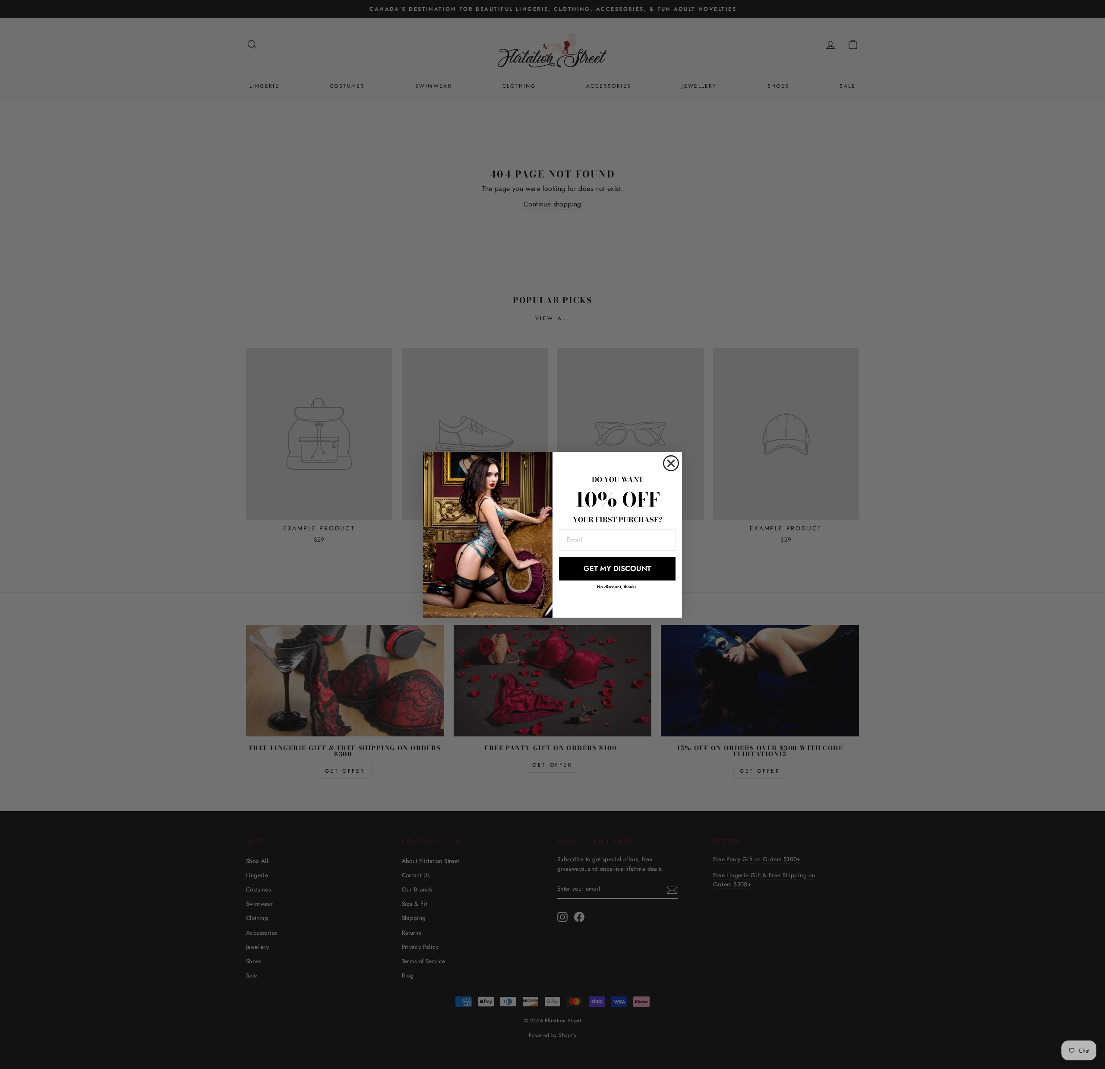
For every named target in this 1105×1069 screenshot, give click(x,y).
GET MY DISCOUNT (617, 568)
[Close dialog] (671, 463)
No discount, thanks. (617, 587)
